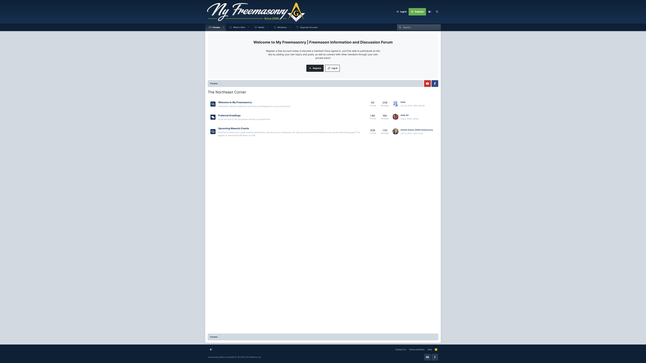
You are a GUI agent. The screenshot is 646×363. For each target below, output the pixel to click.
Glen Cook (418, 133)
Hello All (404, 115)
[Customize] (429, 11)
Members (282, 27)
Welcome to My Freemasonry (235, 102)
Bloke (416, 118)
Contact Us (400, 349)
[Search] (437, 11)
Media (261, 27)
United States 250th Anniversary (417, 130)
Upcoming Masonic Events (233, 128)
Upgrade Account (309, 27)
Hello (403, 102)
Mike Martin (419, 105)
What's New (239, 27)
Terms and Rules (416, 349)
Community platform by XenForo (234, 357)
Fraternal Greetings (229, 115)
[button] (223, 27)
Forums (216, 27)
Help (429, 349)
